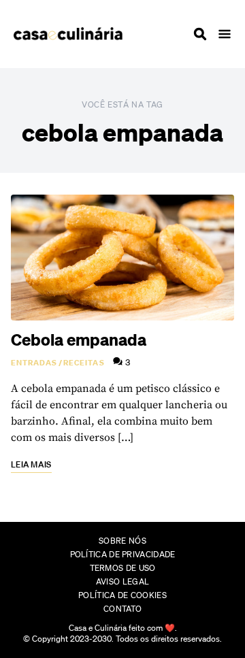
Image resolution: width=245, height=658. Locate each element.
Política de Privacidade (123, 554)
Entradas (34, 362)
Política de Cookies (122, 595)
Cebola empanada (78, 339)
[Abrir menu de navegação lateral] (224, 34)
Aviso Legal (122, 581)
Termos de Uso (123, 568)
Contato (122, 608)
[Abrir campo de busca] (200, 34)
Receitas (84, 362)
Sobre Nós (122, 540)
